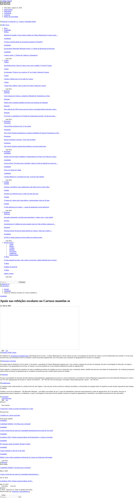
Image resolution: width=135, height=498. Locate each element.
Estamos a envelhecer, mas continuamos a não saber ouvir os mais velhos (26, 187)
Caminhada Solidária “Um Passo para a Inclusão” (15, 467)
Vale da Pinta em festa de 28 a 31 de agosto (17, 126)
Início (6, 28)
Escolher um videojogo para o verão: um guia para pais (21, 193)
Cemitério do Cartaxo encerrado (10, 415)
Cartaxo (4, 398)
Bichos (11, 246)
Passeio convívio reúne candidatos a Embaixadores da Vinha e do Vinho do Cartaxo (30, 156)
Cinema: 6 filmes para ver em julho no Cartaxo (18, 79)
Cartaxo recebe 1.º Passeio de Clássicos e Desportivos (21, 55)
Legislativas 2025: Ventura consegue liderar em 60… (16, 481)
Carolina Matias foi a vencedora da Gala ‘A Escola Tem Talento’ (24, 177)
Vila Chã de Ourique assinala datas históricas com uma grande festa (25, 146)
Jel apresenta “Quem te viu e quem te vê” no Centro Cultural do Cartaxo (26, 72)
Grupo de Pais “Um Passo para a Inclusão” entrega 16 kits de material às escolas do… (31, 163)
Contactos (7, 15)
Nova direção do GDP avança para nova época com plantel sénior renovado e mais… (30, 109)
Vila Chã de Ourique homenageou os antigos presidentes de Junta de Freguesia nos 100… (32, 133)
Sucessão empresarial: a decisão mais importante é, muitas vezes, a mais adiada (28, 217)
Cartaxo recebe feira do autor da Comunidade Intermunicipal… (19, 474)
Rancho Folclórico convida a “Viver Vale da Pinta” (20, 139)
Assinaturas (7, 13)
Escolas (9, 398)
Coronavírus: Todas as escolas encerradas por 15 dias (16, 408)
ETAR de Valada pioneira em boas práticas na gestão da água (23, 237)
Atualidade (7, 30)
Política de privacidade (11, 16)
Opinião (6, 182)
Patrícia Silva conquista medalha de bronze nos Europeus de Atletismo (26, 102)
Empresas (7, 212)
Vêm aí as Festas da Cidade (12, 170)
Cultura (6, 60)
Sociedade (7, 151)
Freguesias (7, 121)
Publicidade (7, 11)
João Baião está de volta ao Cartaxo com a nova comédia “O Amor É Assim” (28, 65)
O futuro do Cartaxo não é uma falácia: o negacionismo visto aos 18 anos (27, 200)
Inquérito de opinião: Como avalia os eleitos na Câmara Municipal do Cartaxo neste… (31, 35)
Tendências (13, 253)
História (11, 249)
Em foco (6, 220)
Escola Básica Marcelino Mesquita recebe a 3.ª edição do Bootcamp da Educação (29, 48)
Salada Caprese (9, 273)
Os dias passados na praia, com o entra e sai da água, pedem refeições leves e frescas (30, 260)
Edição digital (13, 255)
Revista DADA (9, 242)
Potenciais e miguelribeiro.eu (21, 491)
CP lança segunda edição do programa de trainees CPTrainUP (23, 42)
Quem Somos (8, 9)
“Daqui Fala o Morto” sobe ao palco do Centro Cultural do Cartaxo (25, 85)
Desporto (7, 91)
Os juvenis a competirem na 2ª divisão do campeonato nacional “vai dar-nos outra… (30, 116)
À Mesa (11, 248)
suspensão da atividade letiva (20, 356)
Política (6, 32)
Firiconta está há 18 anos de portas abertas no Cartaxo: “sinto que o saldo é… (28, 231)
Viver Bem (12, 251)
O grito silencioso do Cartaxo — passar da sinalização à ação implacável (26, 207)
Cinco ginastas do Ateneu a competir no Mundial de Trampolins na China (27, 96)
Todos (11, 244)
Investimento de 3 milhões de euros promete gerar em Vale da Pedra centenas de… (29, 224)
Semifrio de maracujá (10, 267)
